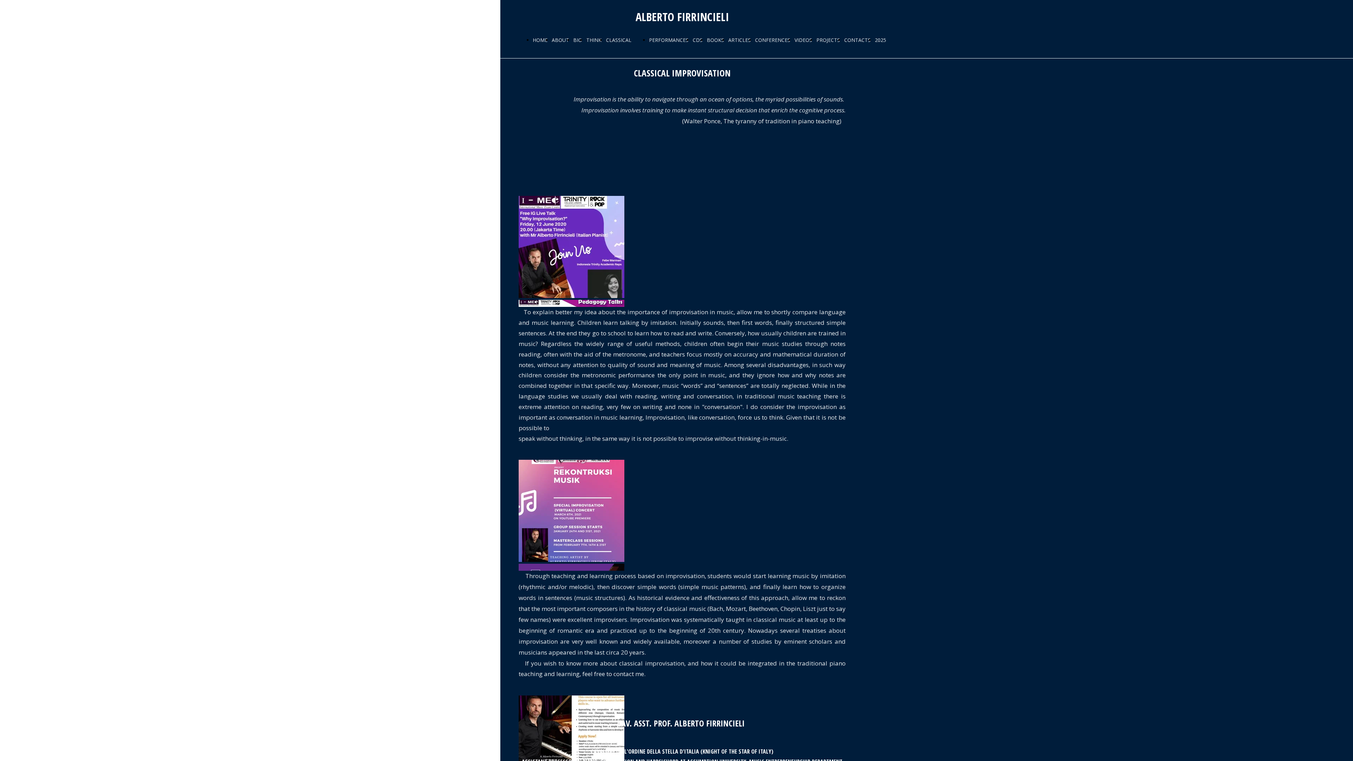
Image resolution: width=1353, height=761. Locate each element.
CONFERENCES (772, 40)
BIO (577, 40)
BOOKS (715, 40)
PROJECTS (828, 40)
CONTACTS (857, 40)
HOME (540, 40)
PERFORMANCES (668, 40)
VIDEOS (803, 40)
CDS (698, 40)
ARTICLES (739, 40)
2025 (880, 40)
